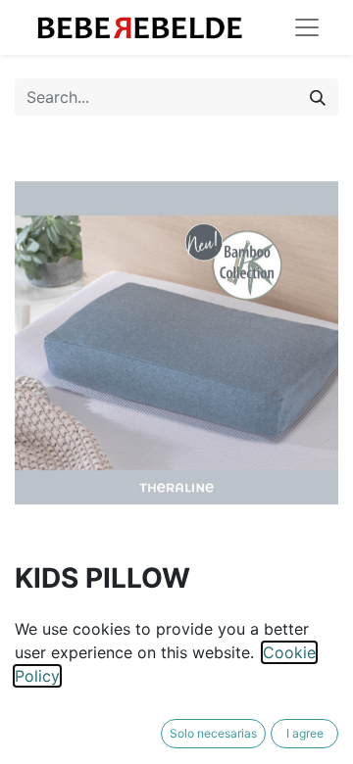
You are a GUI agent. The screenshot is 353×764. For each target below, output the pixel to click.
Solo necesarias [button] (213, 733)
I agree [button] (305, 733)
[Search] (317, 97)
